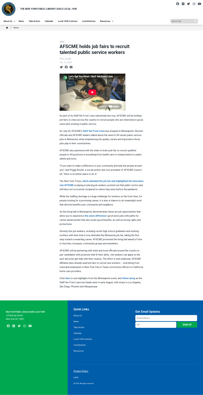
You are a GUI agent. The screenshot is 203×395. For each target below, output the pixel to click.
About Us (8, 21)
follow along (129, 278)
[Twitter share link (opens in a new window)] (61, 67)
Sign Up (187, 324)
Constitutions (88, 21)
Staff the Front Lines (94, 131)
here (67, 278)
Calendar (49, 21)
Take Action (34, 21)
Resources (105, 21)
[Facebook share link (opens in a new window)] (66, 67)
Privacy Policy (81, 371)
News (21, 21)
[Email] (71, 67)
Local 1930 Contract (67, 21)
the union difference (95, 215)
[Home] (7, 28)
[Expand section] (14, 21)
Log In (76, 377)
